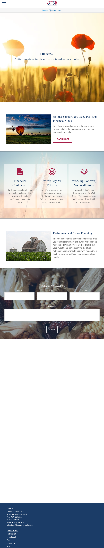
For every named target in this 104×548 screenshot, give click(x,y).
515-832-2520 (18, 511)
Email (52, 290)
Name (19, 290)
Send (52, 329)
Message (52, 306)
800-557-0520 (21, 514)
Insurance (11, 543)
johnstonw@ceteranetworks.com (20, 525)
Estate (9, 540)
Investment (11, 537)
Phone (85, 290)
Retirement (11, 533)
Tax (8, 546)
